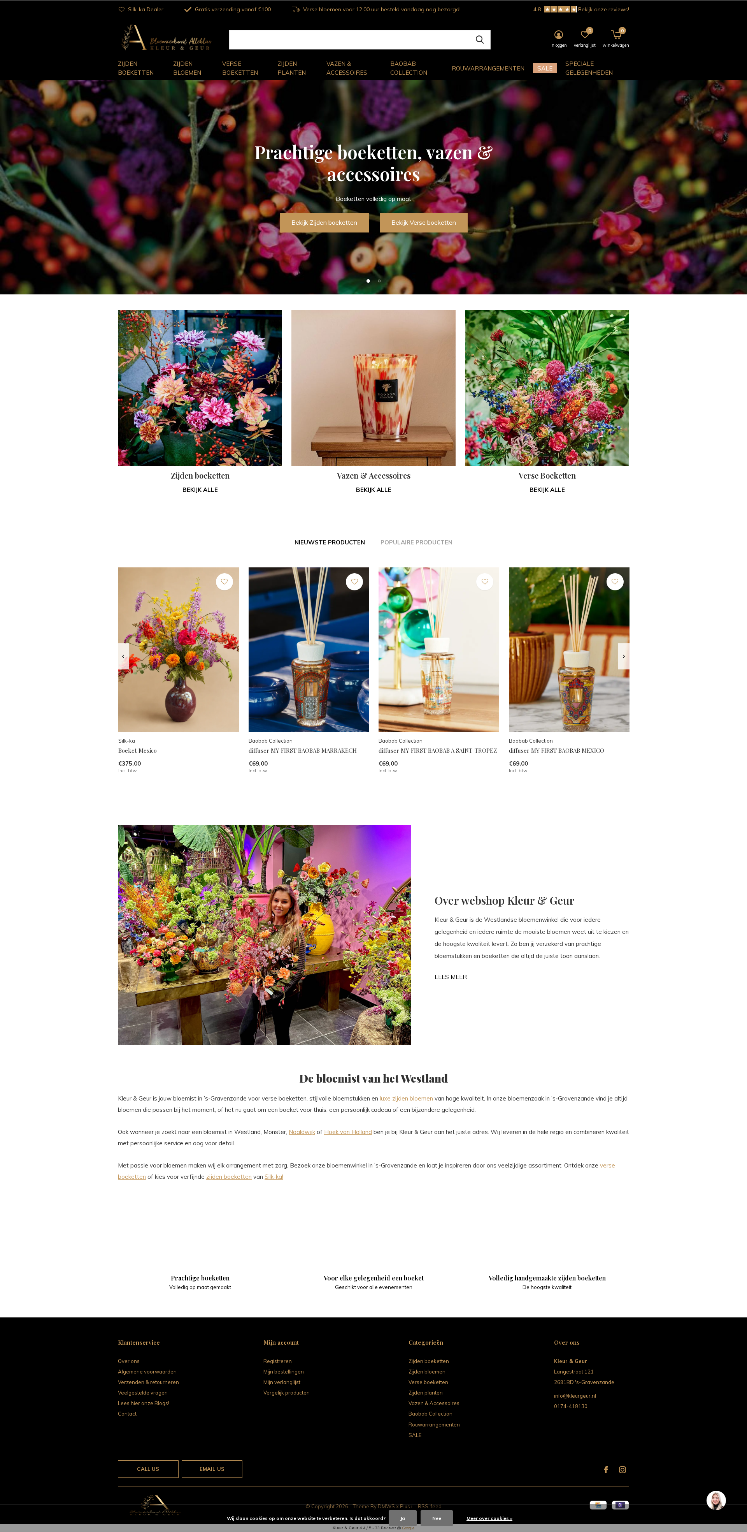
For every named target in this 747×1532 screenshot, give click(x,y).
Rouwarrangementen (488, 68)
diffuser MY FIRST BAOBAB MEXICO (556, 750)
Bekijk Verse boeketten (423, 222)
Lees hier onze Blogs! (143, 1403)
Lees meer (451, 977)
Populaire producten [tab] (416, 542)
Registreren (277, 1361)
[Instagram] (622, 1469)
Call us (148, 1469)
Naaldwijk (302, 1132)
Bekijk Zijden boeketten (324, 222)
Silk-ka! (274, 1176)
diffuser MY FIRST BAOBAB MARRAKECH (303, 750)
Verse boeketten (240, 68)
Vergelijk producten (286, 1392)
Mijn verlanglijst (281, 1382)
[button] (368, 280)
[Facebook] (606, 1469)
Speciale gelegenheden (589, 68)
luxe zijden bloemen (406, 1098)
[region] (715, 1500)
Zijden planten (291, 68)
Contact (127, 1413)
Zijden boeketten (136, 68)
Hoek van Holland (348, 1132)
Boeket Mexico (137, 750)
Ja (402, 1518)
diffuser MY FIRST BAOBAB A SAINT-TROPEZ (438, 750)
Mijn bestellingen (283, 1371)
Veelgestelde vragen (143, 1392)
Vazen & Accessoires (346, 68)
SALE (544, 68)
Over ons (129, 1361)
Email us (212, 1469)
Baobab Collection (408, 68)
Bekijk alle (200, 489)
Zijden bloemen (187, 68)
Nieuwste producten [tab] (330, 542)
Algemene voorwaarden (147, 1371)
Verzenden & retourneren (148, 1382)
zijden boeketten (229, 1176)
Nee (436, 1518)
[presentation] (123, 656)
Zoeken (480, 39)
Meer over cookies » (489, 1518)
